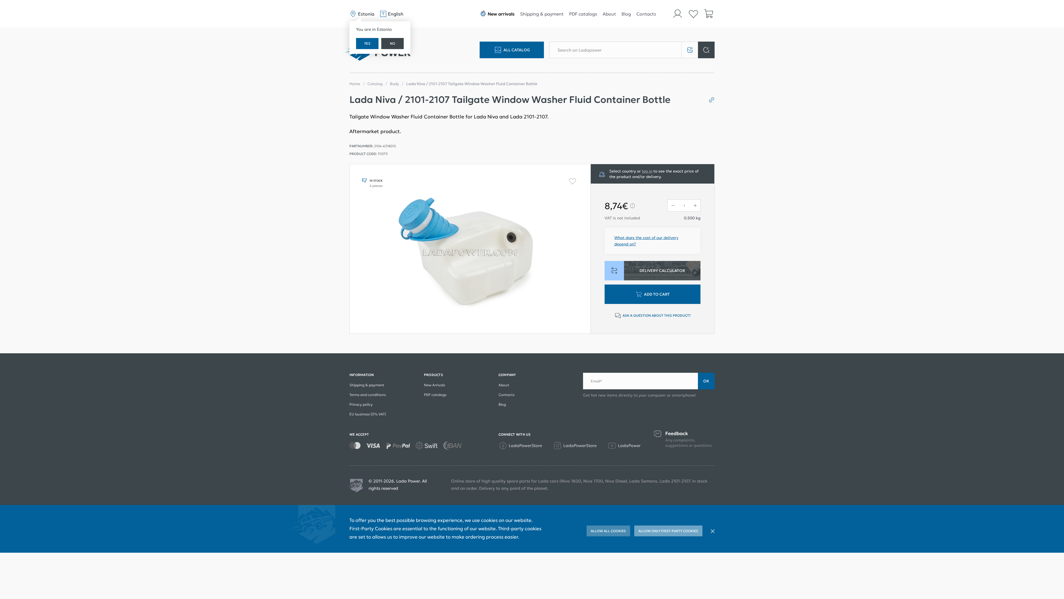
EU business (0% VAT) (367, 414)
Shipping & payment (542, 14)
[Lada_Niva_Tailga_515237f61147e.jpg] (470, 249)
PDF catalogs (583, 14)
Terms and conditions (367, 394)
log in (647, 171)
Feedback (676, 433)
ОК (706, 381)
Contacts (646, 14)
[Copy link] (709, 100)
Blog (626, 14)
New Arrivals (434, 385)
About (609, 14)
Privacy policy (361, 404)
